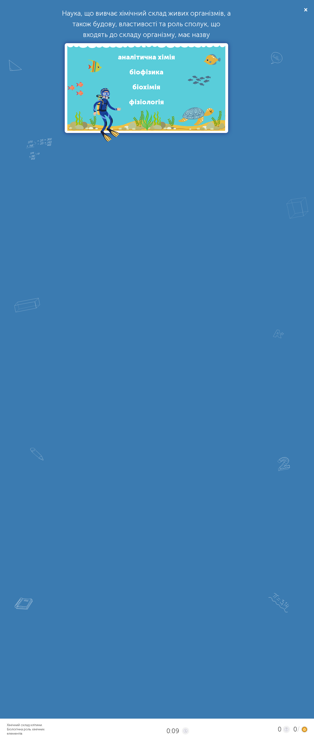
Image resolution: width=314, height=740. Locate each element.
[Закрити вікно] (305, 9)
